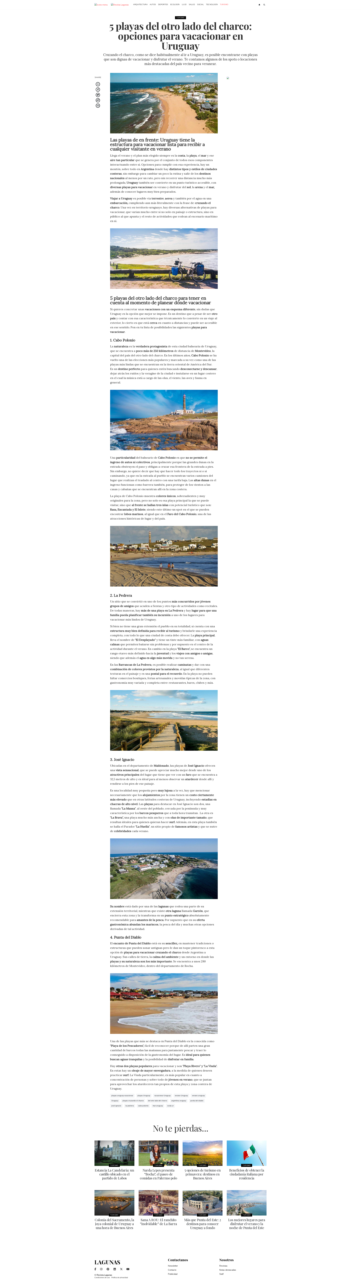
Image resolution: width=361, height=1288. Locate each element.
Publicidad (172, 1274)
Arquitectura (140, 5)
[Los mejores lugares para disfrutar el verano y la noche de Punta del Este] (247, 1203)
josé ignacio (116, 1106)
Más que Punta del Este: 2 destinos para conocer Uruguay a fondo (202, 1223)
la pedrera (130, 1106)
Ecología (175, 5)
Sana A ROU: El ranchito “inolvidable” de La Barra (158, 1221)
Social (200, 5)
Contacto (172, 1270)
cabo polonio (143, 1106)
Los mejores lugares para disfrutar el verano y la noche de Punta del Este (246, 1223)
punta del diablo (196, 1101)
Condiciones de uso (102, 1278)
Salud (192, 5)
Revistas (223, 1266)
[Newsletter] (259, 5)
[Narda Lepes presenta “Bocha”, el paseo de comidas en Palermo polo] (159, 1153)
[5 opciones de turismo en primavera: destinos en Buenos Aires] (203, 1153)
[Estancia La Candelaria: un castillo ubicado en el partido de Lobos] (114, 1153)
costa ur (170, 1106)
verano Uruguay (181, 1096)
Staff (221, 1274)
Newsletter (173, 1266)
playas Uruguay (143, 1096)
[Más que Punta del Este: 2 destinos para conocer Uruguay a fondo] (203, 1203)
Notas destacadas (227, 1270)
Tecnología (212, 5)
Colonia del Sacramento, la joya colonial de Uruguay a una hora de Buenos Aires (114, 1223)
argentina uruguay (178, 1101)
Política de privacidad (119, 1278)
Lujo (184, 5)
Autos (153, 5)
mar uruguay (158, 1106)
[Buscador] (264, 5)
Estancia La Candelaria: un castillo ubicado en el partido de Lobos (114, 1174)
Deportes (163, 5)
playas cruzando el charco (133, 1101)
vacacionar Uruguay (162, 1096)
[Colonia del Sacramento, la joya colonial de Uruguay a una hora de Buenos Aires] (114, 1203)
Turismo (224, 5)
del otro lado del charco (157, 1101)
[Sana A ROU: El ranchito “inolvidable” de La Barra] (159, 1203)
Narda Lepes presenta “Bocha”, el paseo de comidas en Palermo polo (158, 1174)
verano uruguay (198, 1096)
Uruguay (114, 1101)
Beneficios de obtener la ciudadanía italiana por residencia (246, 1174)
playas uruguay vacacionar (122, 1096)
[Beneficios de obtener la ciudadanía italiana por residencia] (247, 1153)
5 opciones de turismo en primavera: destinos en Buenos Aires (202, 1174)
